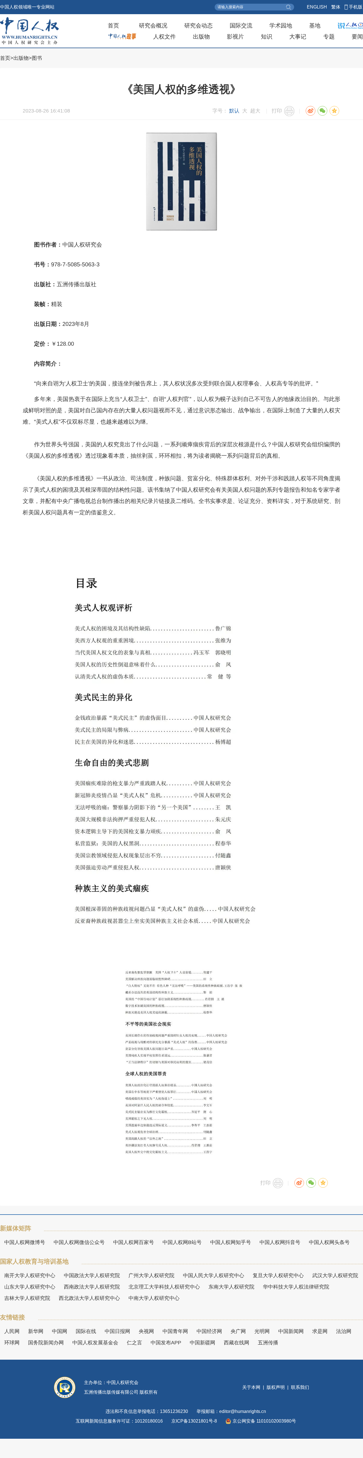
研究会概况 (153, 25)
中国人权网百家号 (133, 1242)
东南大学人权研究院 (231, 1287)
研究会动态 (198, 25)
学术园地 (280, 25)
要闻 (357, 36)
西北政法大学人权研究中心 (89, 1298)
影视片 (235, 36)
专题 (329, 36)
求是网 (320, 1331)
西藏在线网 (236, 1342)
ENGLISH (317, 7)
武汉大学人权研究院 (335, 1275)
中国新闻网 (291, 1331)
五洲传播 (268, 1342)
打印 (277, 111)
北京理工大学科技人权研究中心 (164, 1287)
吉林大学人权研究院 (27, 1298)
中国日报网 (117, 1331)
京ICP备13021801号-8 (194, 1421)
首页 (113, 25)
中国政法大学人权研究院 (92, 1275)
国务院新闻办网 (46, 1342)
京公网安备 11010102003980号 (264, 1421)
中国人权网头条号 (329, 1242)
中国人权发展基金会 (95, 1342)
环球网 (12, 1342)
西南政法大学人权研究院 (92, 1287)
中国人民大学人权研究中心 (213, 1275)
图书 (37, 58)
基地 (314, 25)
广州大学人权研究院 (151, 1275)
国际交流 (241, 25)
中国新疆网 (202, 1342)
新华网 (35, 1331)
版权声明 (275, 1387)
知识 (266, 36)
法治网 (343, 1331)
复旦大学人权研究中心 (278, 1275)
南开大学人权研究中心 (29, 1275)
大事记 (297, 36)
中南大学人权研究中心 (154, 1298)
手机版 (355, 7)
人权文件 (164, 36)
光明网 (262, 1331)
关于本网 (251, 1387)
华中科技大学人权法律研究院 (296, 1287)
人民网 (12, 1331)
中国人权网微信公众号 (79, 1242)
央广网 (238, 1331)
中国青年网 (175, 1331)
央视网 (146, 1331)
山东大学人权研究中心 (29, 1287)
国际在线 (86, 1331)
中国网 (59, 1331)
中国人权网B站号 (182, 1242)
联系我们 (299, 1387)
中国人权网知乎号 (230, 1242)
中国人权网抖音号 (279, 1242)
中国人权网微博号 (24, 1242)
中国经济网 (209, 1331)
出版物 (201, 36)
